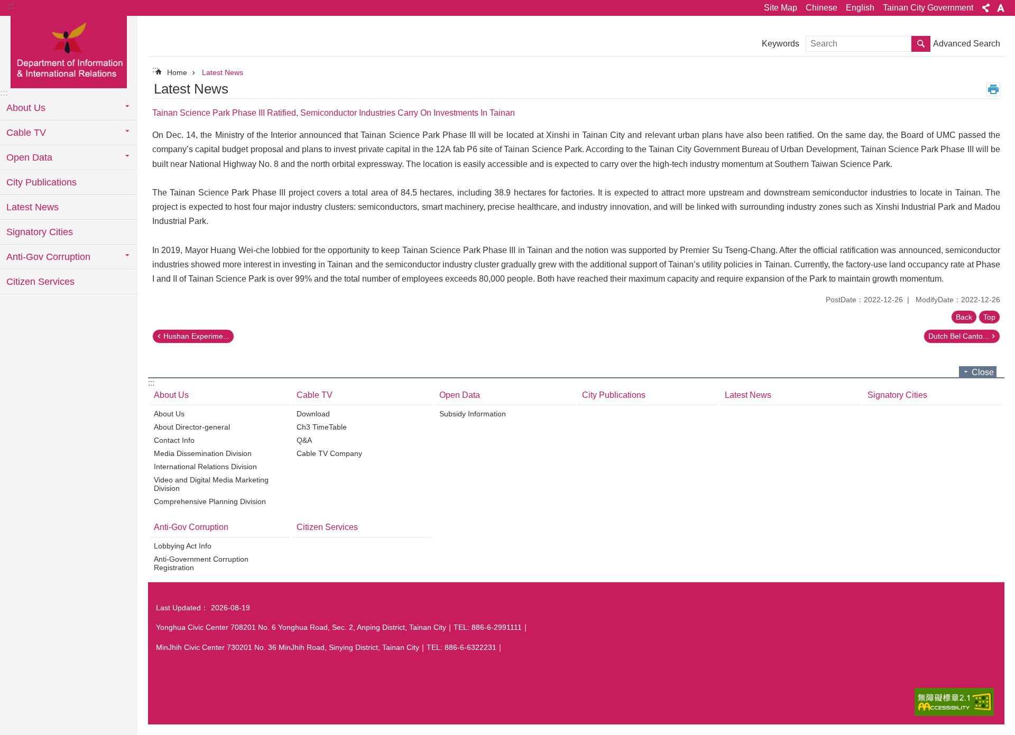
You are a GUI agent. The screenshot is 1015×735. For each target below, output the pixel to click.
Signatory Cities (39, 232)
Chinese (821, 7)
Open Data (459, 394)
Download (313, 414)
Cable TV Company (329, 453)
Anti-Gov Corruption (191, 527)
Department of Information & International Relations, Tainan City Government (69, 51)
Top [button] (989, 317)
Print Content (993, 89)
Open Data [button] (29, 157)
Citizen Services (40, 281)
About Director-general (192, 427)
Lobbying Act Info (182, 546)
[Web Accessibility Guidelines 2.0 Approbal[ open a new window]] (954, 702)
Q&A (304, 440)
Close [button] (983, 372)
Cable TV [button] (26, 132)
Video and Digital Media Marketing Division (211, 484)
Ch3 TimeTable (322, 427)
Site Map (780, 7)
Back (964, 317)
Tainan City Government (928, 7)
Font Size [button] (1000, 8)
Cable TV (315, 394)
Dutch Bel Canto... (958, 336)
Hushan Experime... (196, 336)
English (860, 7)
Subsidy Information (472, 414)
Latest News (32, 207)
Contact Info (174, 440)
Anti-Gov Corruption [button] (48, 257)
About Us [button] (25, 108)
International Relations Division (205, 466)
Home (177, 72)
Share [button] (986, 8)
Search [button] (920, 44)
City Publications (41, 182)
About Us (171, 394)
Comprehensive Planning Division (210, 501)
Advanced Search (966, 43)
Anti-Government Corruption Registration (201, 563)
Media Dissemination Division (203, 453)
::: (11, 6)
